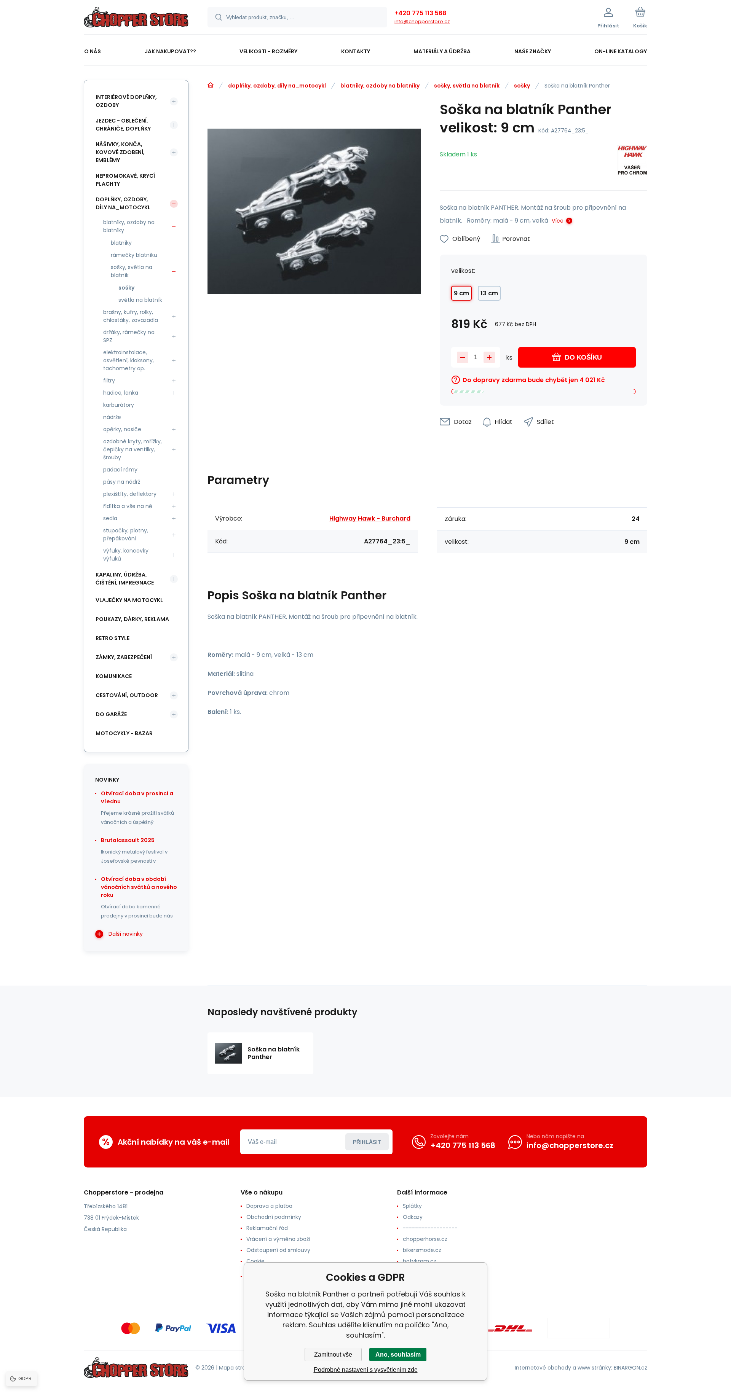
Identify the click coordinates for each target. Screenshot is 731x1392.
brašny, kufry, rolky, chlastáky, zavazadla (130, 316)
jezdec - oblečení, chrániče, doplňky (123, 124)
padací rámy (120, 469)
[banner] (136, 18)
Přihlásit (367, 1142)
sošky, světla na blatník (467, 85)
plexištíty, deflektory (129, 494)
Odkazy (413, 1217)
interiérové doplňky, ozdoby (126, 101)
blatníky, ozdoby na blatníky (380, 85)
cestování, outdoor (127, 695)
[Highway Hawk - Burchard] (632, 161)
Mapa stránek (237, 1367)
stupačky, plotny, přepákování (125, 534)
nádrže (112, 417)
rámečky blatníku (134, 255)
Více (557, 221)
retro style (112, 638)
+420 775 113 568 (420, 13)
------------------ (430, 1228)
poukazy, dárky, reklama (132, 619)
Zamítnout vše (333, 1354)
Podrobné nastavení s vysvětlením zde (366, 1370)
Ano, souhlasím (398, 1354)
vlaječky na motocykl (129, 600)
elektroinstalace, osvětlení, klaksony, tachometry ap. (128, 360)
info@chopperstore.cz (422, 21)
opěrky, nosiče (122, 429)
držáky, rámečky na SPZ (129, 336)
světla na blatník (140, 300)
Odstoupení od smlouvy (278, 1250)
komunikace (114, 676)
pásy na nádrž (121, 482)
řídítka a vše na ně (127, 506)
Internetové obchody (543, 1367)
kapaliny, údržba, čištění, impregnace (125, 578)
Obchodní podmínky (273, 1217)
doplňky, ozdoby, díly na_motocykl (277, 85)
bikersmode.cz (422, 1250)
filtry (109, 380)
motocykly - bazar (124, 733)
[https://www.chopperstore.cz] (210, 85)
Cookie (255, 1261)
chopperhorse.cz (425, 1239)
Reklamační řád (267, 1228)
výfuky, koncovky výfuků (125, 554)
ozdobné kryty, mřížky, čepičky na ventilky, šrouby (132, 449)
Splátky (412, 1206)
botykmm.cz (419, 1261)
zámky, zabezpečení (124, 657)
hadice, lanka (120, 393)
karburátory (118, 405)
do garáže (111, 714)
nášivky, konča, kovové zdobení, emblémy (120, 152)
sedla (110, 518)
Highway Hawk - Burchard (369, 518)
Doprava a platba (269, 1206)
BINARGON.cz (630, 1367)
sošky (522, 85)
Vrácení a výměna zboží (278, 1239)
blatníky (121, 243)
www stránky (594, 1367)
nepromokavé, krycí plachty (125, 180)
